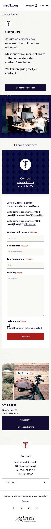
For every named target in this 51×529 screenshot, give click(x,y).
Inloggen (30, 5)
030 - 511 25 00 (25, 185)
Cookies (25, 501)
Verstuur (25, 336)
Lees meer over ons (25, 87)
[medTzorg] (14, 5)
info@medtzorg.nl (25, 182)
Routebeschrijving (25, 426)
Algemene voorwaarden (35, 495)
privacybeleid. (35, 327)
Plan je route (25, 419)
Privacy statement (13, 495)
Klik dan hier (37, 215)
